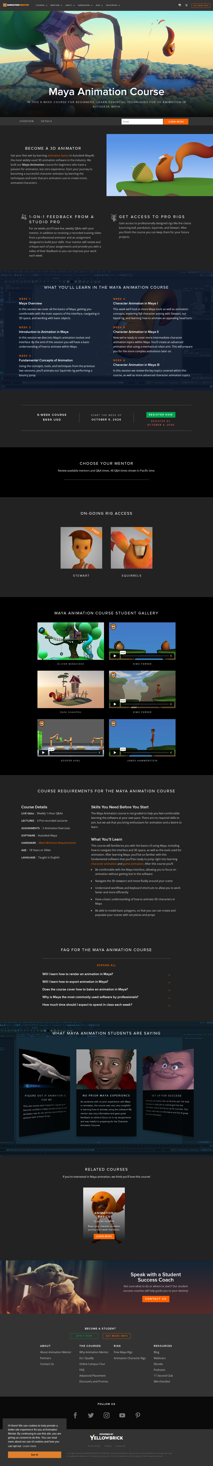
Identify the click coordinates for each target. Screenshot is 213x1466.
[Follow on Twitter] (91, 1415)
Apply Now (84, 1335)
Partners (45, 1358)
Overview (27, 121)
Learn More (104, 1236)
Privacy (108, 1446)
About (69, 5)
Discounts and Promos (93, 1381)
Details (46, 121)
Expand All (106, 965)
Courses (40, 5)
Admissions (84, 5)
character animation (104, 864)
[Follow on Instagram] (106, 1415)
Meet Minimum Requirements (57, 843)
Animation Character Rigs (130, 1358)
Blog (156, 1352)
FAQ (81, 1370)
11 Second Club (163, 1375)
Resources (111, 5)
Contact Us (156, 1298)
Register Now (161, 414)
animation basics (58, 155)
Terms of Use (94, 1446)
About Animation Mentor (55, 1352)
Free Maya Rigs (123, 1352)
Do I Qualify (86, 1358)
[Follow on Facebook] (75, 1415)
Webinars (160, 1358)
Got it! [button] (34, 1454)
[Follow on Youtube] (122, 1415)
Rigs (98, 5)
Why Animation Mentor (93, 1352)
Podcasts (159, 1370)
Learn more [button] (29, 1446)
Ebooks (158, 1364)
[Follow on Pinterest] (138, 1415)
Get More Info (201, 5)
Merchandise (162, 1381)
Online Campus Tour (92, 1364)
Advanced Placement (92, 1375)
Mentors (55, 5)
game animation (133, 864)
